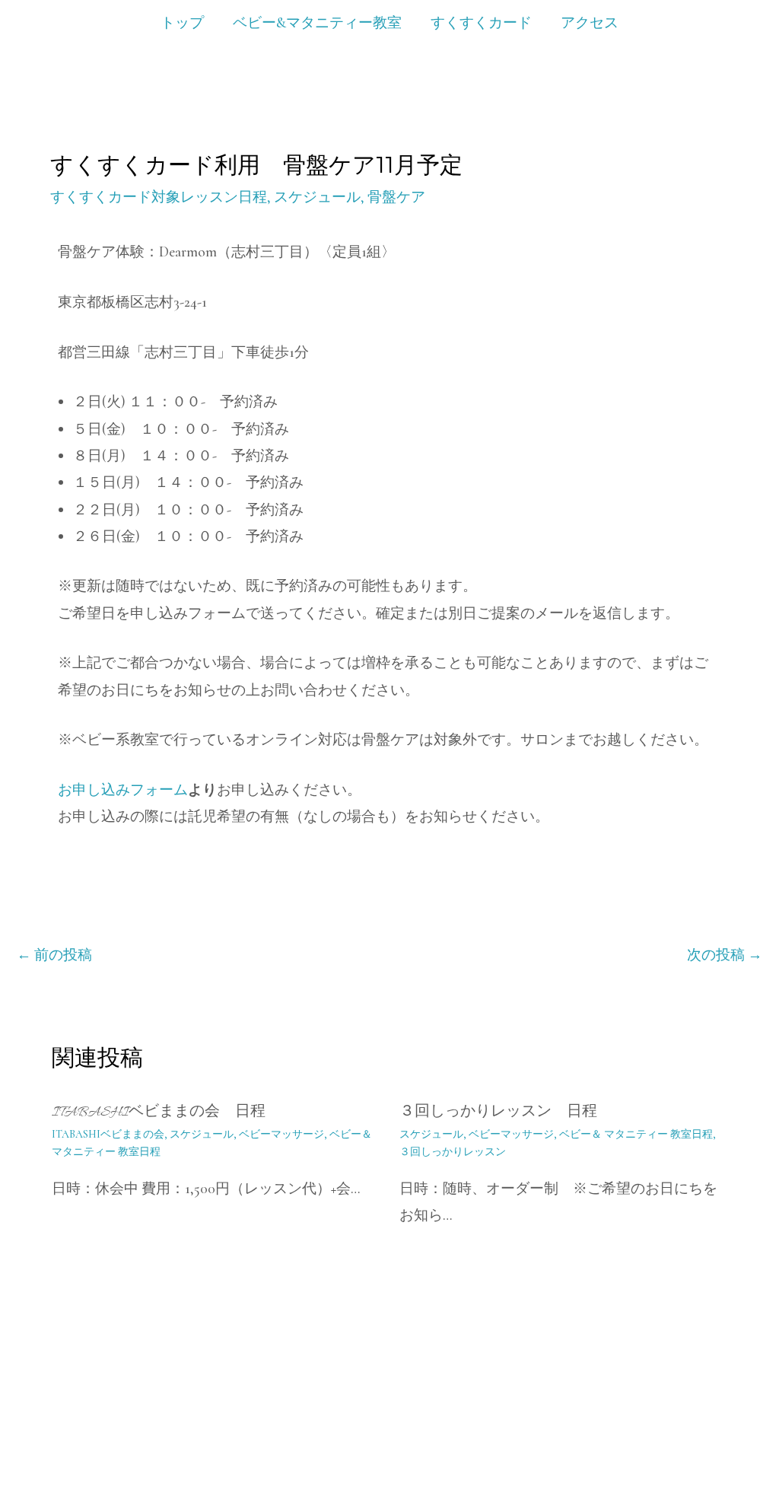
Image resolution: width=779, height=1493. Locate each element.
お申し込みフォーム (123, 789)
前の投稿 (54, 954)
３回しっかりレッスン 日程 (498, 1112)
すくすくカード (481, 22)
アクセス (589, 22)
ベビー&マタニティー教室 (317, 22)
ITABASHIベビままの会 (108, 1134)
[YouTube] (673, 1432)
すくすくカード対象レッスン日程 (158, 196)
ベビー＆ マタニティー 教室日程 (636, 1134)
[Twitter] (773, 1432)
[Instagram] (706, 1432)
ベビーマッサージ (281, 1134)
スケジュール (317, 196)
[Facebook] (740, 1432)
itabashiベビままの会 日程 (158, 1112)
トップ (182, 22)
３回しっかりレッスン (452, 1151)
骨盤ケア (396, 196)
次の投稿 (724, 954)
